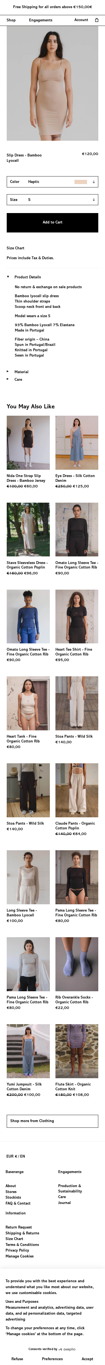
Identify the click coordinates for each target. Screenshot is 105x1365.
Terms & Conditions (22, 1245)
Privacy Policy (17, 1250)
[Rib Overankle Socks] (77, 964)
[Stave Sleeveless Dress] (28, 530)
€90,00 (62, 573)
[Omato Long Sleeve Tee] (77, 530)
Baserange (15, 1172)
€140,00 (63, 742)
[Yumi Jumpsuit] (28, 1051)
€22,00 (62, 1008)
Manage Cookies (20, 1256)
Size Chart (15, 248)
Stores (11, 1192)
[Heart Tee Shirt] (77, 617)
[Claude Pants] (77, 790)
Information (16, 1213)
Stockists (13, 1198)
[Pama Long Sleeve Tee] (77, 877)
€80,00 (13, 747)
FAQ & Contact (18, 1203)
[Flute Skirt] (77, 1051)
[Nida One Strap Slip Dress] (28, 443)
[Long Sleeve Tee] (28, 877)
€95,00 (62, 660)
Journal (64, 1203)
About (11, 1186)
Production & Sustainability (70, 1189)
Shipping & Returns (22, 1233)
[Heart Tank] (28, 703)
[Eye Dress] (77, 443)
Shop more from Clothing (32, 1121)
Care (62, 1197)
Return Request (19, 1227)
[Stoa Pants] (77, 703)
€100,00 (15, 921)
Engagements (69, 1172)
